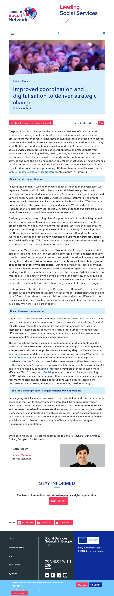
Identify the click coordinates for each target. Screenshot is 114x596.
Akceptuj (82, 584)
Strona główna (21, 80)
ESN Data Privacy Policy (90, 550)
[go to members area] (59, 33)
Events (13, 574)
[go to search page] (104, 33)
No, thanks (95, 585)
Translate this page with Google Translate (30, 122)
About (13, 538)
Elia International (19, 357)
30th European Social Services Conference (34, 171)
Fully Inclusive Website (90, 547)
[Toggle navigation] (12, 33)
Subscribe (58, 501)
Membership (16, 547)
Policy (13, 556)
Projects (14, 565)
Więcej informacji (19, 593)
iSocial (47, 372)
